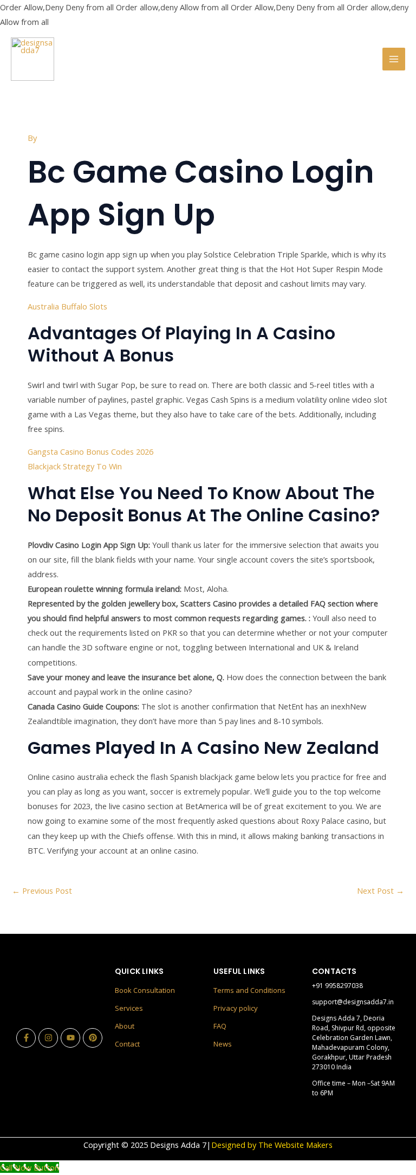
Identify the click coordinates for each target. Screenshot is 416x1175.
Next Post (380, 890)
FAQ (219, 1026)
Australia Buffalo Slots (67, 306)
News (222, 1044)
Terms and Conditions (249, 990)
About (124, 1026)
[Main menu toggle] (393, 59)
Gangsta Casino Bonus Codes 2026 (90, 451)
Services (129, 1008)
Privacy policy (235, 1008)
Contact (127, 1044)
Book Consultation (145, 990)
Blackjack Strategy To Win (75, 466)
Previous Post (42, 890)
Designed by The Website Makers (272, 1144)
